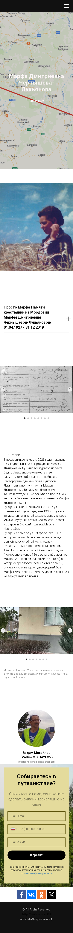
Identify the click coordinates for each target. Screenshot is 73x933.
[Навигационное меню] (66, 6)
